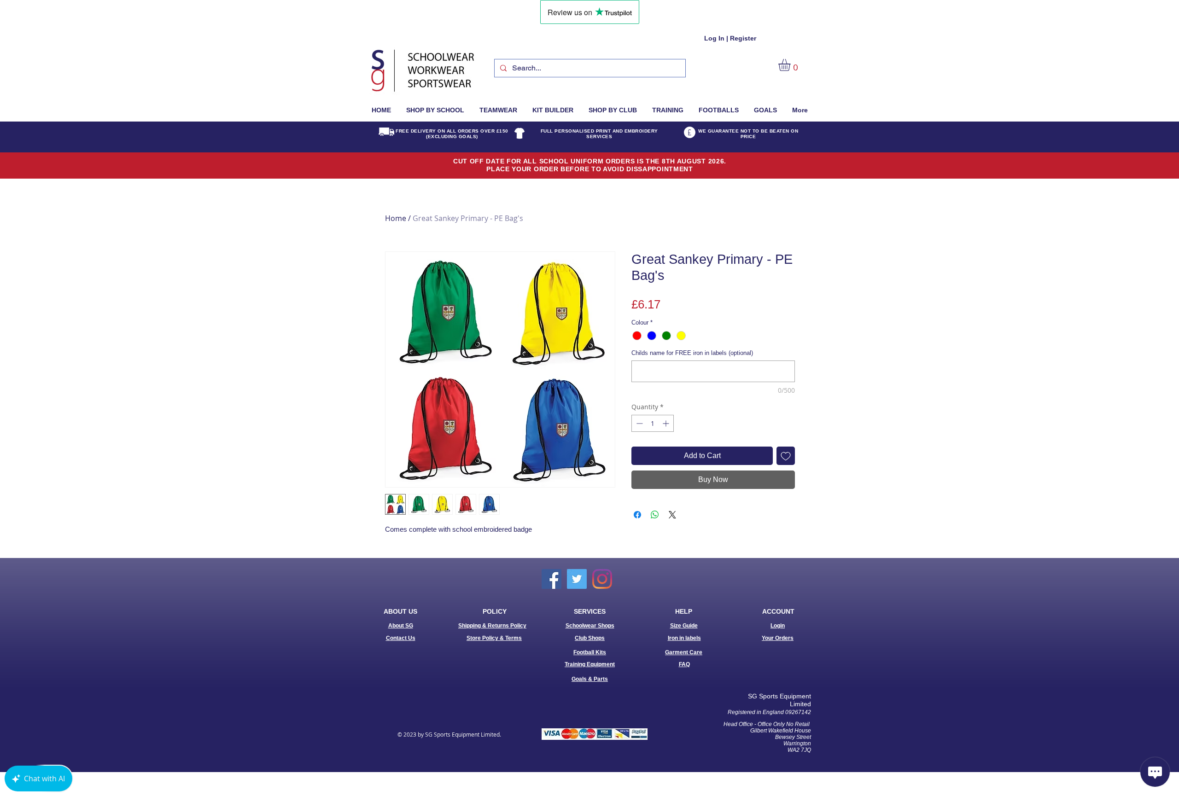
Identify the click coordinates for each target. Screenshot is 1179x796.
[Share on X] (672, 514)
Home (395, 218)
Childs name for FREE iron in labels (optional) (692, 352)
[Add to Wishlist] (785, 456)
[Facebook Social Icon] (551, 579)
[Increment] (666, 423)
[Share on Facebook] (637, 514)
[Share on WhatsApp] (654, 514)
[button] (791, 65)
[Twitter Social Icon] (577, 579)
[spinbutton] (652, 423)
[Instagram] (602, 579)
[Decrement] (638, 423)
